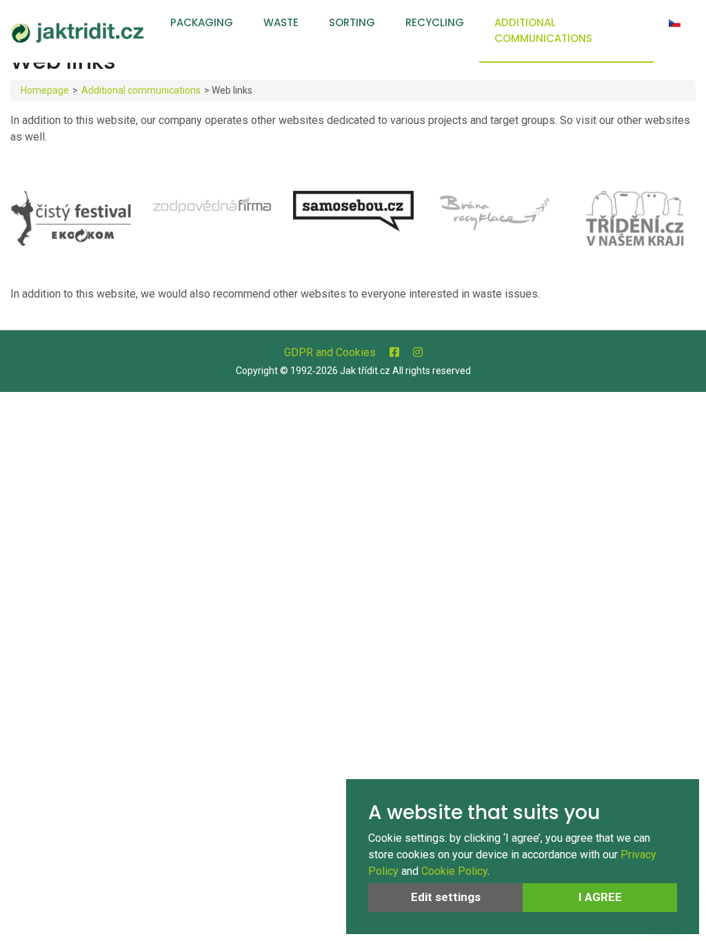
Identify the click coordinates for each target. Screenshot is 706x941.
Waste (281, 22)
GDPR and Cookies (330, 352)
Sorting (352, 22)
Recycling (434, 22)
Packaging (201, 22)
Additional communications (543, 30)
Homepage (45, 90)
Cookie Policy (454, 871)
